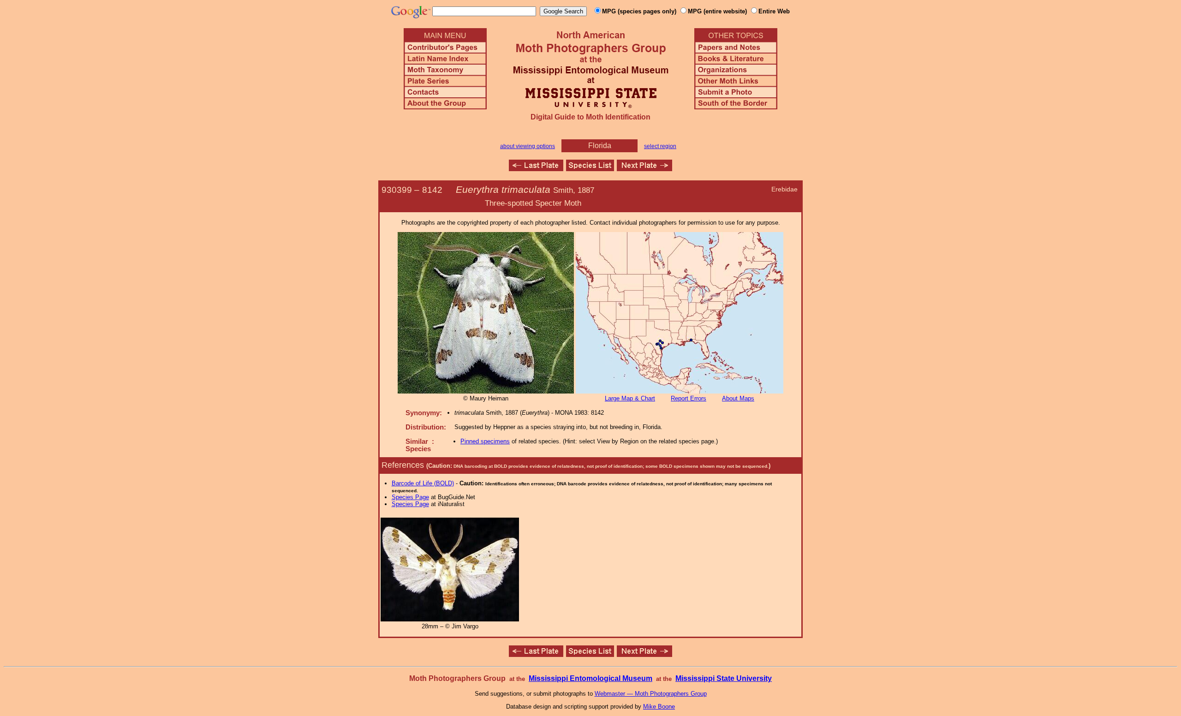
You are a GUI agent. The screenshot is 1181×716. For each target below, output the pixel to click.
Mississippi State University (723, 678)
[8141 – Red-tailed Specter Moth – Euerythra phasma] (536, 169)
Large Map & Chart (630, 398)
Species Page (410, 497)
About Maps (738, 398)
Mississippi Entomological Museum (590, 678)
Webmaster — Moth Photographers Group (651, 693)
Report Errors (688, 398)
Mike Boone (659, 706)
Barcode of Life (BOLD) (423, 483)
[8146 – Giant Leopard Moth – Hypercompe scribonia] (644, 169)
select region (660, 146)
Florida (599, 145)
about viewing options (527, 146)
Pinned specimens (485, 441)
